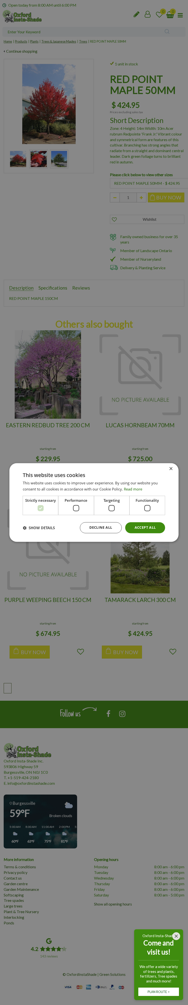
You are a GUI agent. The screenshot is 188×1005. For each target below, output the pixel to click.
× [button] (171, 469)
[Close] (176, 936)
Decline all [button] (100, 527)
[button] (39, 527)
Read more (133, 489)
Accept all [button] (145, 527)
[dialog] (93, 502)
